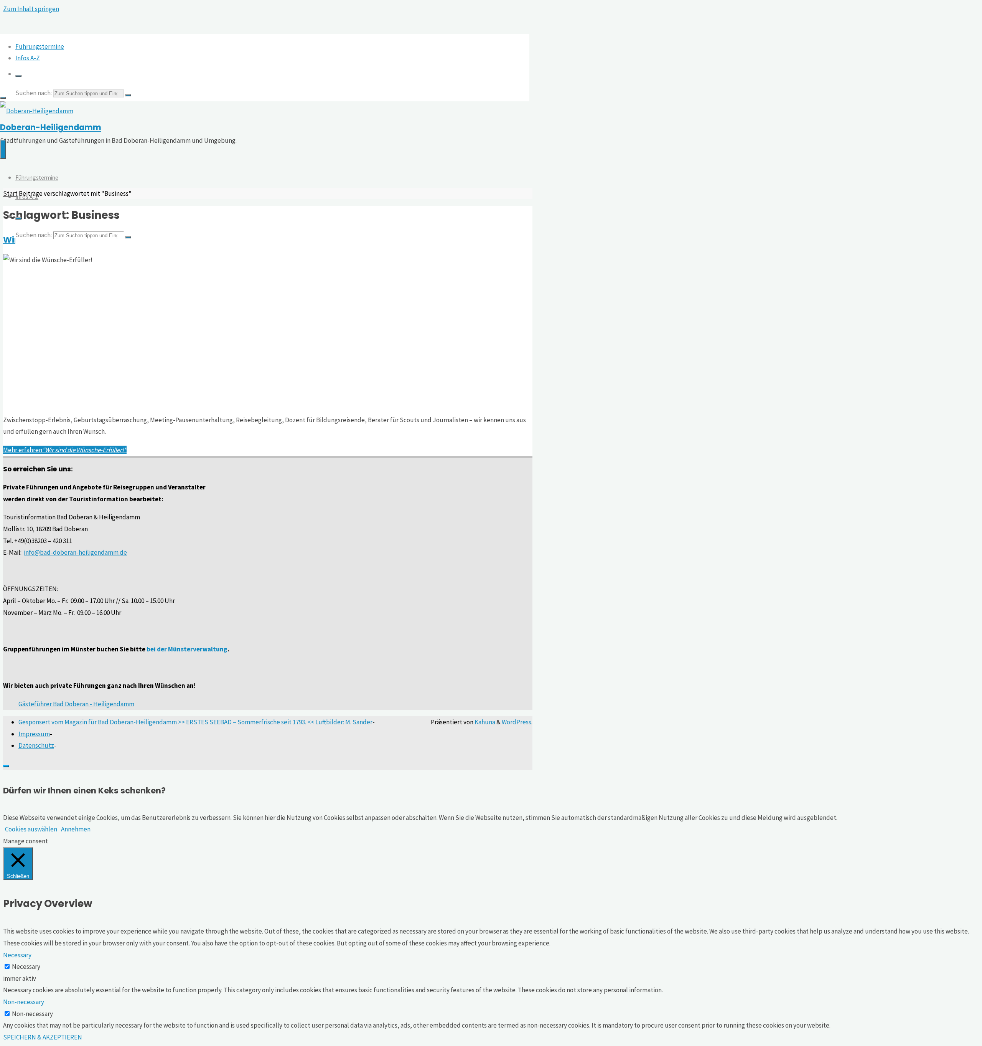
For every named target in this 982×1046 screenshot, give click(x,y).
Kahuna (484, 722)
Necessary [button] (17, 955)
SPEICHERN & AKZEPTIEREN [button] (42, 1037)
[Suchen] (18, 76)
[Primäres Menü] (3, 149)
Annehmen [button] (76, 829)
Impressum (34, 734)
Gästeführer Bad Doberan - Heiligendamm (76, 704)
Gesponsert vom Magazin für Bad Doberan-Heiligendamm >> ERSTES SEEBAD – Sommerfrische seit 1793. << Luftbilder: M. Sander (195, 722)
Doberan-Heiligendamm (50, 127)
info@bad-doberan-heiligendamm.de (75, 552)
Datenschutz (36, 745)
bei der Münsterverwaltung (187, 649)
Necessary (26, 966)
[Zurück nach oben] (6, 766)
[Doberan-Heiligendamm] (36, 111)
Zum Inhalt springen (31, 9)
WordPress (516, 722)
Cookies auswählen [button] (31, 829)
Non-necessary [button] (23, 1002)
